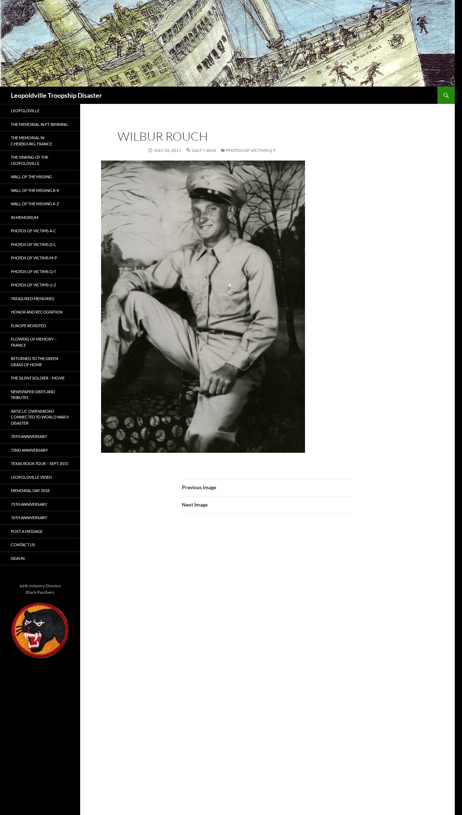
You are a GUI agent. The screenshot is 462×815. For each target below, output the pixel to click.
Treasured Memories (32, 298)
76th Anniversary (29, 517)
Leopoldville (25, 110)
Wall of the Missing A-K (35, 190)
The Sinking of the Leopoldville (29, 160)
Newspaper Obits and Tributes (33, 394)
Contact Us (23, 544)
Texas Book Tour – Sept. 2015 (39, 463)
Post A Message (27, 531)
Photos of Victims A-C (33, 230)
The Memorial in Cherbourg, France (31, 140)
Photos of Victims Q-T (251, 150)
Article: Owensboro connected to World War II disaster (40, 417)
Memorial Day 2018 (30, 490)
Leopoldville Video (31, 477)
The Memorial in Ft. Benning (39, 124)
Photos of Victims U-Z (33, 284)
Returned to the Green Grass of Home (34, 361)
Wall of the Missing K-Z (35, 203)
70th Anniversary (29, 436)
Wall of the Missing (31, 176)
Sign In (18, 558)
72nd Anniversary (29, 450)
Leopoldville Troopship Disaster (56, 95)
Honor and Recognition (36, 312)
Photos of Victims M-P (34, 257)
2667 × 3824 (204, 150)
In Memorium (24, 217)
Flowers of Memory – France (34, 342)
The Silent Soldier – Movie (38, 378)
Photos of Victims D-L (33, 244)
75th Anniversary (29, 504)
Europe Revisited (28, 325)
